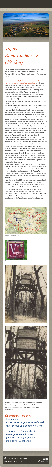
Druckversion (13, 459)
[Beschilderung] (16, 250)
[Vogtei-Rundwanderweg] (26, 220)
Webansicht (43, 461)
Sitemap (23, 459)
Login (45, 458)
